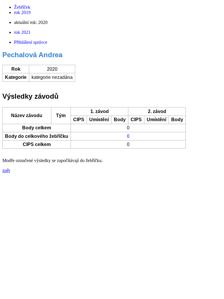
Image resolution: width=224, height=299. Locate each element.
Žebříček (22, 7)
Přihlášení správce (30, 42)
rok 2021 (22, 32)
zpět (6, 170)
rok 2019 (22, 12)
